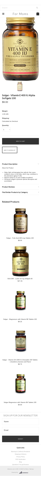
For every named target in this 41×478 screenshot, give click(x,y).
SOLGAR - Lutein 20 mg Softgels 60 (19, 278)
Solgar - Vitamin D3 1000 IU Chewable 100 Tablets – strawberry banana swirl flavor (20, 361)
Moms (20, 14)
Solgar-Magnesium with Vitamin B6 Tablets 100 (20, 402)
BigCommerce (24, 472)
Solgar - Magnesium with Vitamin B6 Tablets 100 (20, 319)
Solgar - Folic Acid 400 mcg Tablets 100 (20, 238)
